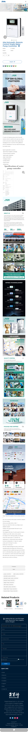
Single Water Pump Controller (10, 589)
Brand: (4, 50)
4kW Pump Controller (8, 584)
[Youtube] (15, 718)
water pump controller (18, 574)
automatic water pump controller (11, 578)
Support (4, 683)
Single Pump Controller (9, 582)
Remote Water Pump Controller (11, 591)
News (3, 686)
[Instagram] (17, 718)
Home (3, 672)
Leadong (12, 725)
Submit (5, 663)
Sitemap (16, 725)
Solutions (4, 680)
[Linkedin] (13, 718)
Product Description (8, 71)
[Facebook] (10, 718)
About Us (4, 675)
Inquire (11, 61)
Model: (4, 48)
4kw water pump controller (10, 586)
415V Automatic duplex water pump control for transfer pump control (19, 608)
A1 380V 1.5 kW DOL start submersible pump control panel (8, 608)
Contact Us (4, 689)
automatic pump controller (9, 576)
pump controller (7, 574)
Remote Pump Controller (9, 580)
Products (4, 678)
